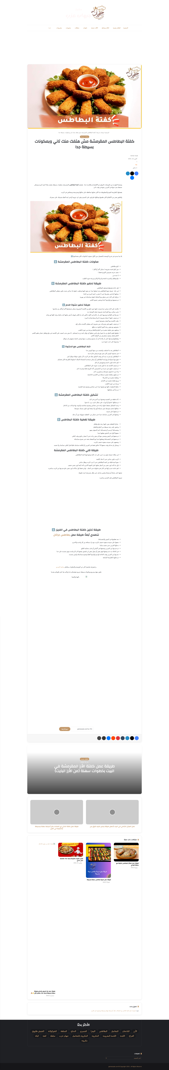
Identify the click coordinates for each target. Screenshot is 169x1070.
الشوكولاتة (52, 1031)
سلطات (77, 28)
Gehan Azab (134, 155)
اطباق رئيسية (116, 28)
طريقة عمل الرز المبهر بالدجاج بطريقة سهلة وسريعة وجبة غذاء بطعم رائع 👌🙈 (43, 992)
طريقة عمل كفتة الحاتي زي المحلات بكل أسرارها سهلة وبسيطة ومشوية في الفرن (113, 1010)
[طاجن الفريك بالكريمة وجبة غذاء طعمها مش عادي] (70, 850)
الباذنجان (125, 1031)
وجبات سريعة (100, 132)
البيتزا (93, 1031)
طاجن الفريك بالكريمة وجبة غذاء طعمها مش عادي (71, 859)
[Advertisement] (84, 47)
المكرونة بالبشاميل (80, 1036)
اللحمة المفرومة (109, 1036)
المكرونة (95, 1036)
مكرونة (84, 1040)
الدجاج (73, 1031)
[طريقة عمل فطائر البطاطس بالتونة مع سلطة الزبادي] (126, 852)
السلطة (64, 1031)
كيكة (37, 1036)
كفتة (44, 1036)
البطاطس (103, 1031)
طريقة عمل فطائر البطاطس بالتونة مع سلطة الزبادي (127, 864)
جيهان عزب (63, 1036)
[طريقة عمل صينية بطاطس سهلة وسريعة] (98, 860)
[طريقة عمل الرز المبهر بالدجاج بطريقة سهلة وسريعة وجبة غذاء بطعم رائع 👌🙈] (42, 916)
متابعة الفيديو (60, 567)
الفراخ (131, 1036)
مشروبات (59, 28)
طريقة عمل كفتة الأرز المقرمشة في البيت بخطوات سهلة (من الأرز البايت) (84, 769)
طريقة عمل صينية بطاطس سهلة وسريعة (99, 879)
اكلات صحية (94, 28)
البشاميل (114, 1031)
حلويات (85, 28)
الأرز (135, 1031)
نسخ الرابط (65, 729)
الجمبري (83, 1031)
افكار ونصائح (105, 28)
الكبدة (122, 1036)
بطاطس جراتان (61, 534)
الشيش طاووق (38, 1031)
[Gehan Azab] (84, 12)
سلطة (52, 1036)
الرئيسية (125, 28)
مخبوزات (68, 28)
